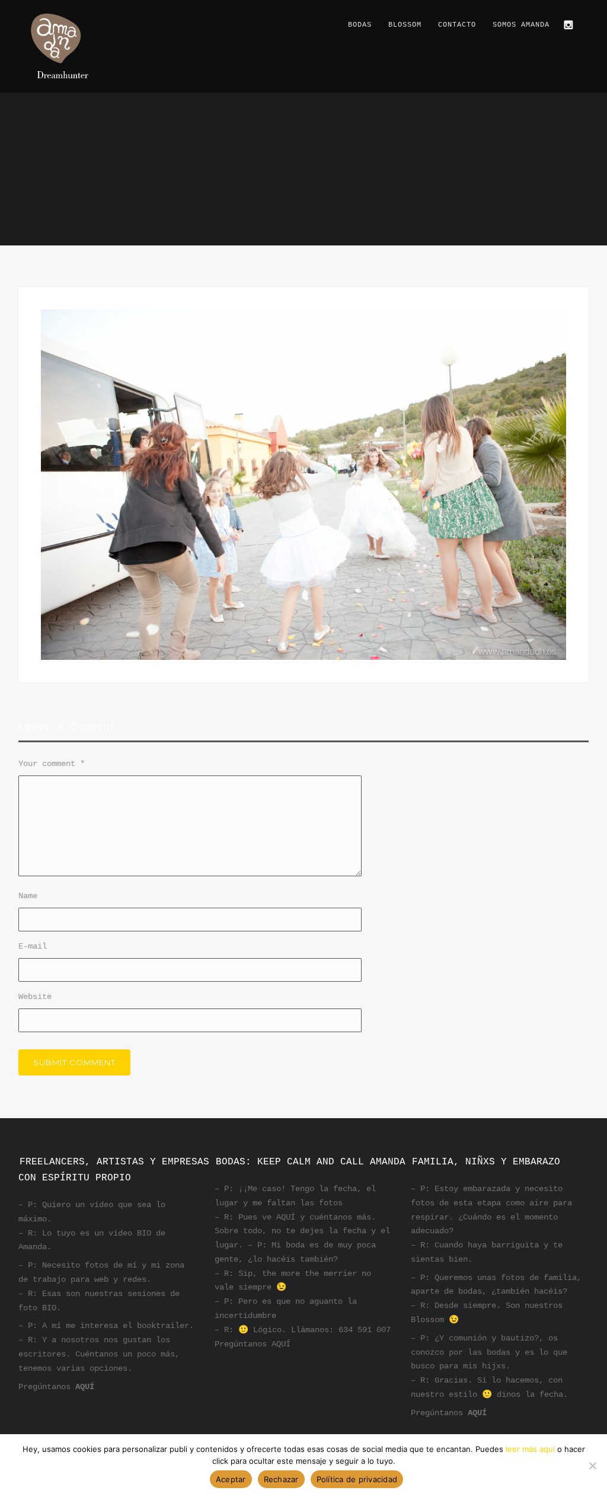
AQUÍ (84, 1386)
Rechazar (281, 1479)
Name (27, 896)
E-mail (32, 946)
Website (35, 996)
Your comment (51, 763)
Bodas (360, 25)
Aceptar (231, 1479)
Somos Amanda (521, 25)
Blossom (404, 25)
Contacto (457, 25)
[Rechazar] (592, 1466)
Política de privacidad (357, 1479)
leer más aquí (530, 1449)
